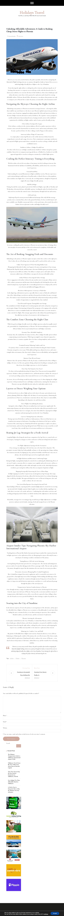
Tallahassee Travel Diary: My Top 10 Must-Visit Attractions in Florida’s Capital (14, 765)
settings (46, 914)
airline (12, 658)
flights (17, 658)
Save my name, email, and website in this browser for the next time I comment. (24, 734)
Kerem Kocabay (12, 36)
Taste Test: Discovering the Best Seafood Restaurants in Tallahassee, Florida (14, 774)
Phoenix (23, 658)
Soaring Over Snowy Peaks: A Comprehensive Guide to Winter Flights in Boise (41, 673)
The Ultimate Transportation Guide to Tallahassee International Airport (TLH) (14, 757)
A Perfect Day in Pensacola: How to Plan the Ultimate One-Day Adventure (14, 790)
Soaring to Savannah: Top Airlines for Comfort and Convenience (23, 673)
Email (5, 721)
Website (5, 728)
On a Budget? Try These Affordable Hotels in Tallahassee (14, 782)
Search (8, 743)
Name (5, 715)
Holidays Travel (32, 12)
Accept (55, 913)
